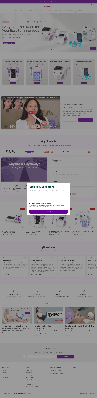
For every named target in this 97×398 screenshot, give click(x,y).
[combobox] (32, 199)
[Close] (68, 184)
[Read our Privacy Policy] (67, 206)
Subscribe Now (49, 211)
